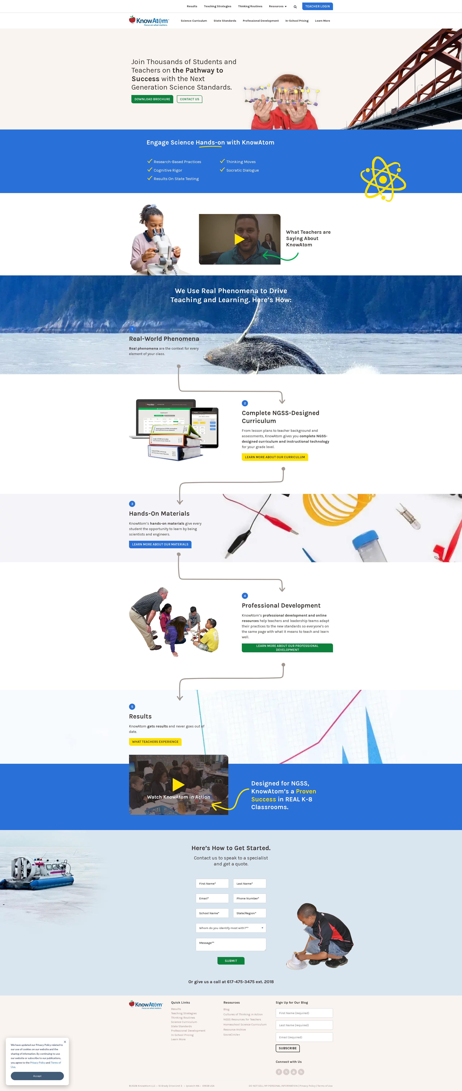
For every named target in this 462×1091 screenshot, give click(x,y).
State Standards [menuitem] (181, 1026)
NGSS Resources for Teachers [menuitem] (242, 1019)
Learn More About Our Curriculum (275, 457)
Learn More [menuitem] (178, 1039)
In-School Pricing (297, 20)
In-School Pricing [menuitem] (182, 1035)
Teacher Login (317, 6)
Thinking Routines (250, 6)
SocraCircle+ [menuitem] (231, 1034)
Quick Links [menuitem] (180, 1002)
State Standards (225, 20)
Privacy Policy (37, 1062)
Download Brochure (152, 99)
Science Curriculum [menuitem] (184, 1022)
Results (192, 6)
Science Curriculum (194, 20)
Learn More (322, 20)
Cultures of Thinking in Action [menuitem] (243, 1014)
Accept (37, 1075)
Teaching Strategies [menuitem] (184, 1013)
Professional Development (261, 20)
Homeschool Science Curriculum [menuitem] (245, 1024)
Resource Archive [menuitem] (234, 1029)
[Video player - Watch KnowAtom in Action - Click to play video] (178, 785)
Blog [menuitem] (226, 1009)
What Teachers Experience (155, 742)
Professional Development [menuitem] (188, 1030)
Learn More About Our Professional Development (287, 648)
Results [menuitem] (176, 1009)
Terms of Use (325, 1085)
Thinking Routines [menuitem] (183, 1017)
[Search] (295, 6)
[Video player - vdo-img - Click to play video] (240, 239)
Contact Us (189, 99)
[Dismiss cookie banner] (65, 1042)
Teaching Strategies (217, 6)
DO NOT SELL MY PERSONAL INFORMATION (273, 1085)
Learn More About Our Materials (160, 544)
